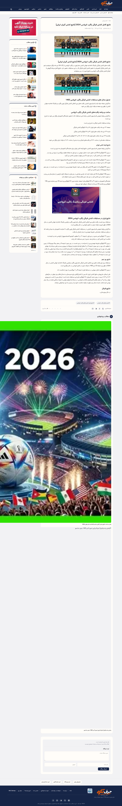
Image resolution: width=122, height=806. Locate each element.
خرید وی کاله (67, 782)
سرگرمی (33, 9)
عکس (88, 9)
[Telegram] (96, 308)
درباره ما (65, 791)
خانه (110, 21)
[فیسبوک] (53, 800)
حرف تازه (106, 9)
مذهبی (39, 9)
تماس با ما (35, 791)
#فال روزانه (80, 13)
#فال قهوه (74, 13)
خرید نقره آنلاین (56, 782)
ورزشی (20, 9)
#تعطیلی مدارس (103, 13)
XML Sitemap (12, 791)
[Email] (92, 308)
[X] (103, 308)
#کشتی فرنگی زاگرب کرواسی (103, 303)
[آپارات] (68, 800)
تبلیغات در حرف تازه (56, 791)
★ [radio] (49, 309)
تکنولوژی (67, 9)
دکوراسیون (26, 9)
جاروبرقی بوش (77, 782)
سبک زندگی (74, 9)
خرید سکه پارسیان (46, 782)
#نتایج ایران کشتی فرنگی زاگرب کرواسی (85, 303)
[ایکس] (65, 800)
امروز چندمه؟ (27, 791)
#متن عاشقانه (86, 13)
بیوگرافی (51, 9)
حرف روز (20, 791)
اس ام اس (94, 9)
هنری (45, 9)
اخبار (100, 9)
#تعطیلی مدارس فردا (94, 13)
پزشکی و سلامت (59, 9)
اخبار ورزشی (104, 21)
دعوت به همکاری (45, 791)
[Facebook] (99, 308)
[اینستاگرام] (57, 800)
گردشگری (82, 9)
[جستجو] (11, 9)
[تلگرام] (61, 800)
